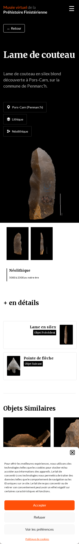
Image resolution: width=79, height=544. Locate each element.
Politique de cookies (37, 539)
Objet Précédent (44, 332)
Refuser (39, 517)
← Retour (14, 28)
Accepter (39, 505)
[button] (72, 452)
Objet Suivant (33, 363)
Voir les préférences (39, 529)
